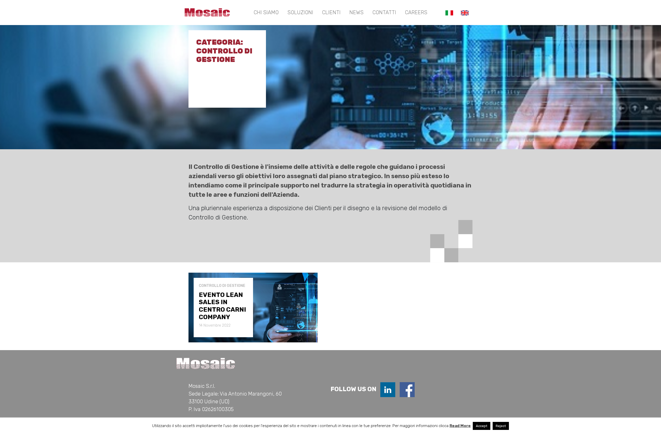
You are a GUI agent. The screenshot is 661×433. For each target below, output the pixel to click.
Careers (416, 12)
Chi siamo (266, 12)
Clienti (331, 12)
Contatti (384, 12)
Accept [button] (481, 426)
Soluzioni (300, 12)
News (356, 12)
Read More (460, 425)
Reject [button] (501, 426)
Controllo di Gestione (222, 286)
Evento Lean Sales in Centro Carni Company (222, 306)
